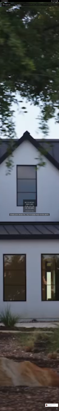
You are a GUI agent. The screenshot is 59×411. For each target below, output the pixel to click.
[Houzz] (51, 1)
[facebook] (53, 1)
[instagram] (54, 1)
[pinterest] (55, 1)
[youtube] (57, 1)
